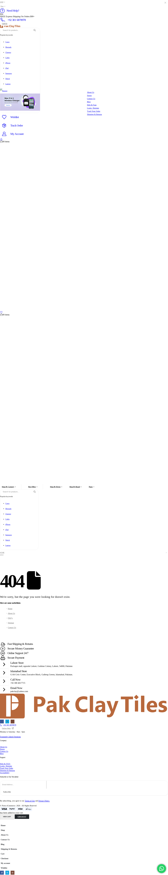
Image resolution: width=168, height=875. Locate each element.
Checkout (22, 816)
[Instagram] (12, 721)
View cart (7, 816)
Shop (3, 830)
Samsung (8, 73)
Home (10, 609)
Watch (7, 79)
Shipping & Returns (9, 849)
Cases (7, 42)
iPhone (7, 63)
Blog (2, 844)
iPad (7, 68)
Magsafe (8, 47)
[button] (1, 822)
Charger (8, 52)
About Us (11, 613)
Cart (2, 854)
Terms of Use (30, 801)
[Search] (34, 30)
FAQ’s (10, 618)
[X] (7, 721)
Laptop (7, 84)
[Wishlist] (1, 312)
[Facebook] (2, 721)
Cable (7, 58)
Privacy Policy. (44, 801)
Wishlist (4, 868)
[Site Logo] (10, 26)
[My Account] (1, 139)
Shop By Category (8, 487)
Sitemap (11, 623)
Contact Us (12, 627)
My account (5, 863)
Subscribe (7, 792)
